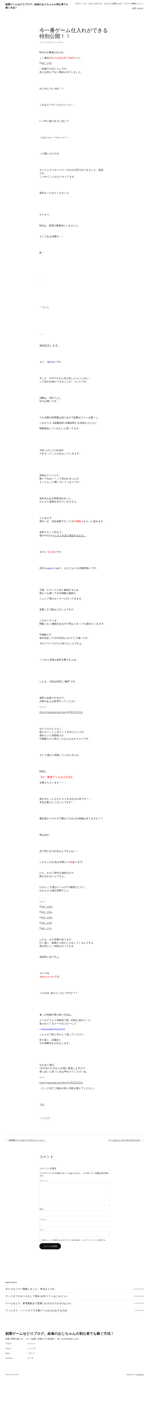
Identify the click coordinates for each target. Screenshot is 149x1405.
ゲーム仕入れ (45, 1118)
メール (42, 1219)
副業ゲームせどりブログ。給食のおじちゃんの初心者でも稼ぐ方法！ (59, 1333)
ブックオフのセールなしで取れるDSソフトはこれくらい (36, 1296)
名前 (41, 1209)
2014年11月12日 (138, 1296)
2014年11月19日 (138, 1289)
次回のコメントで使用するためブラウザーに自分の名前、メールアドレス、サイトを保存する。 (74, 1240)
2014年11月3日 (139, 1303)
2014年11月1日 (139, 1310)
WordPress (140, 1374)
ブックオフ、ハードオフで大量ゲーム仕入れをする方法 (36, 1310)
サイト (41, 1230)
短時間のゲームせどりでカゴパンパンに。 (27, 1140)
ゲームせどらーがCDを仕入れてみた (124, 1140)
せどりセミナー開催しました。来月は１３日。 (31, 1289)
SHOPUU (49, 42)
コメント (43, 1181)
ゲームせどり (58, 42)
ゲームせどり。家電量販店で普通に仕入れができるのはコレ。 (39, 1303)
